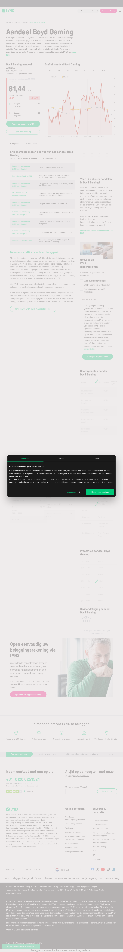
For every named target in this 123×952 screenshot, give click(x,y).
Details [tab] (62, 458)
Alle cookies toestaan (100, 492)
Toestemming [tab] (25, 458)
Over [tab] (97, 458)
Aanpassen (72, 492)
